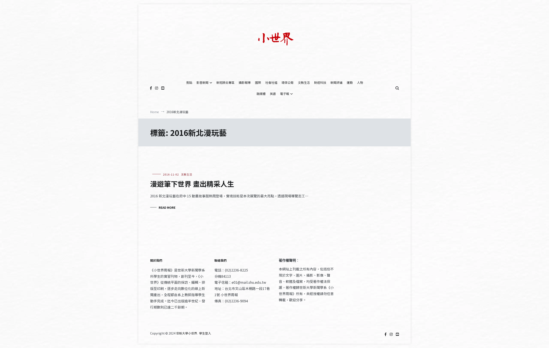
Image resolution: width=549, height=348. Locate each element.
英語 (273, 94)
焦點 (189, 82)
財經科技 (320, 82)
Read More (167, 207)
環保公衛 (288, 82)
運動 (350, 82)
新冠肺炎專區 (225, 82)
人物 (360, 82)
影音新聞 (202, 82)
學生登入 (205, 333)
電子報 (284, 94)
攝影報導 (245, 82)
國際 (258, 82)
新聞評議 (336, 82)
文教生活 (304, 82)
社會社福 (271, 82)
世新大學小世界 (186, 333)
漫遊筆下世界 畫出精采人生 (192, 184)
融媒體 (260, 94)
